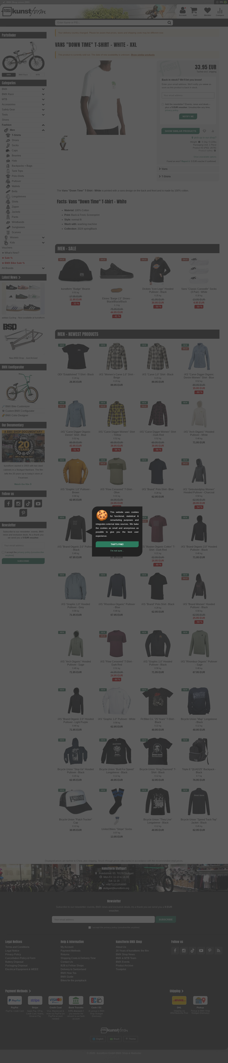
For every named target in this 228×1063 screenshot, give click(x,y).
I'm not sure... (117, 550)
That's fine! (117, 544)
